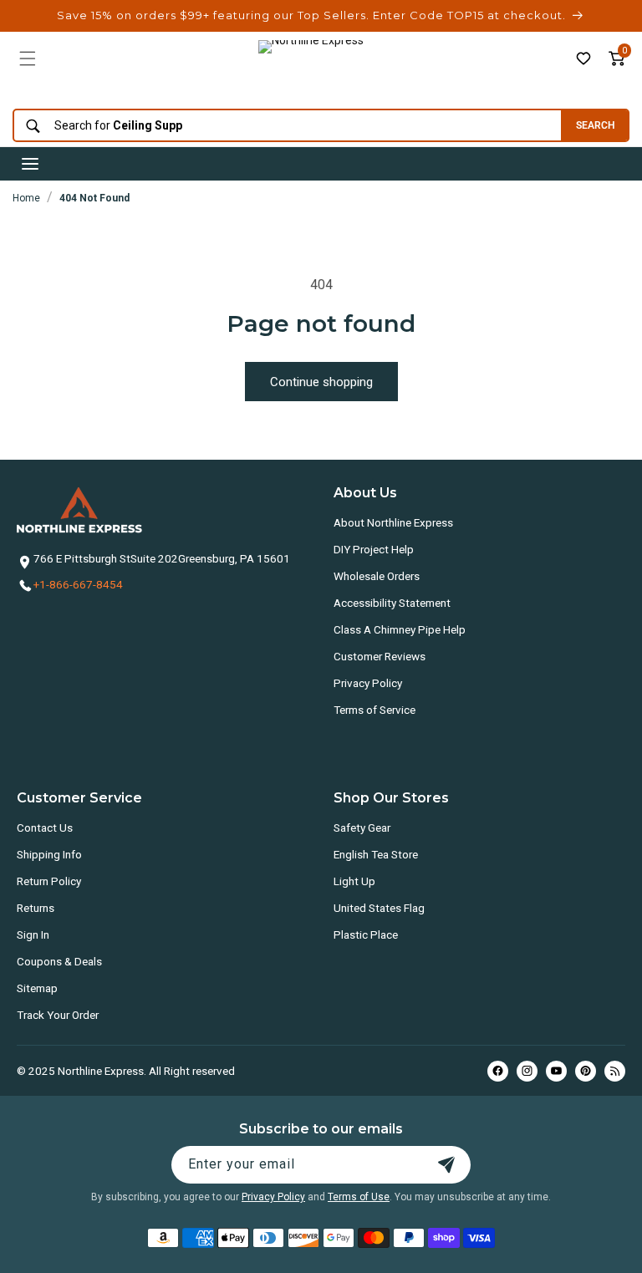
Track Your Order (58, 1014)
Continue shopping (321, 382)
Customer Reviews (379, 656)
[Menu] (27, 58)
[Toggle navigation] (30, 164)
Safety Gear (362, 827)
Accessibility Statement (392, 602)
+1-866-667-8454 (78, 584)
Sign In (33, 934)
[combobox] (283, 125)
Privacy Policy (368, 683)
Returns (35, 907)
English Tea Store (376, 854)
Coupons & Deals (59, 961)
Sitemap (37, 988)
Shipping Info (49, 854)
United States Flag (379, 907)
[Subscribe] (446, 1164)
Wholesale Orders (377, 576)
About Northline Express (393, 522)
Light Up (354, 881)
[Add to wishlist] (583, 58)
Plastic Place (366, 934)
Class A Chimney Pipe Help (400, 629)
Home (26, 198)
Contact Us (45, 827)
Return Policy (49, 881)
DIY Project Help (374, 549)
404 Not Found (94, 198)
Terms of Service (374, 709)
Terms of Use (359, 1197)
